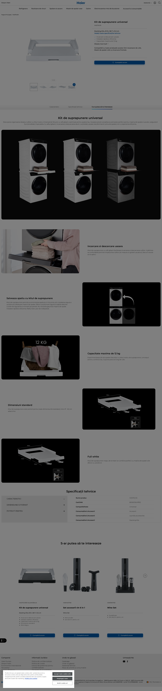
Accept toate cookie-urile (62, 674)
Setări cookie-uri (62, 683)
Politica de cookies (31, 678)
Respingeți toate (62, 678)
